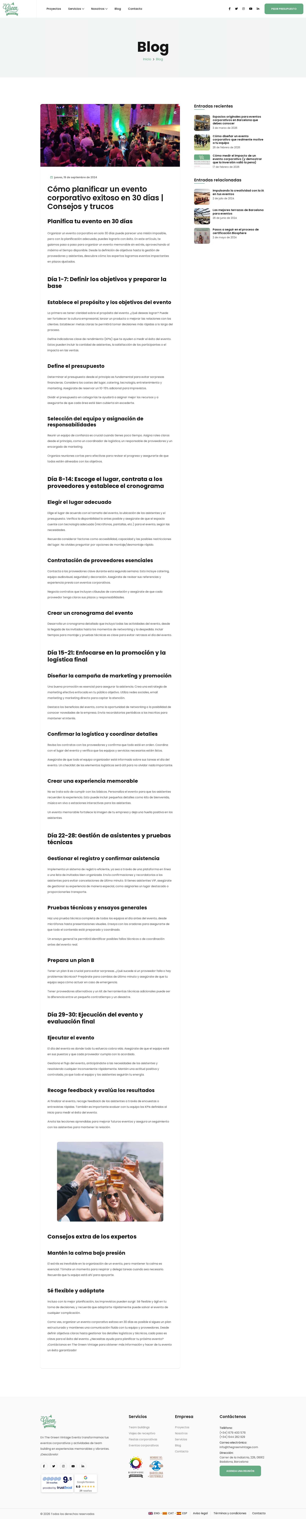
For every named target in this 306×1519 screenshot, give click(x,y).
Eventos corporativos (144, 1445)
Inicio (147, 59)
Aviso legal (200, 1513)
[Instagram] (243, 9)
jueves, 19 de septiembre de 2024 (75, 177)
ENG (157, 1513)
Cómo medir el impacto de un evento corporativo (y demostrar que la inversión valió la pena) (237, 159)
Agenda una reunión (240, 1471)
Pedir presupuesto (284, 9)
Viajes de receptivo (142, 1433)
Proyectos (54, 9)
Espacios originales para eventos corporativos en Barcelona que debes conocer (237, 120)
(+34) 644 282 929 (232, 1437)
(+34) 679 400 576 (233, 1433)
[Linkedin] (258, 9)
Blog (118, 9)
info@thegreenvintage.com (239, 1447)
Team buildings (139, 1427)
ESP (184, 1513)
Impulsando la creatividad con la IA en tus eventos (238, 192)
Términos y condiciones (230, 1513)
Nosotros (97, 9)
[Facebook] (230, 9)
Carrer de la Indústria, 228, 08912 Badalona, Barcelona (242, 1459)
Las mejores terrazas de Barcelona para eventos (238, 211)
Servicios (74, 9)
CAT (171, 1513)
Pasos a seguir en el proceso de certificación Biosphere (236, 231)
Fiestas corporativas (143, 1439)
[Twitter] (236, 9)
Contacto (135, 9)
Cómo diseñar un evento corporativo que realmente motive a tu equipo (238, 139)
